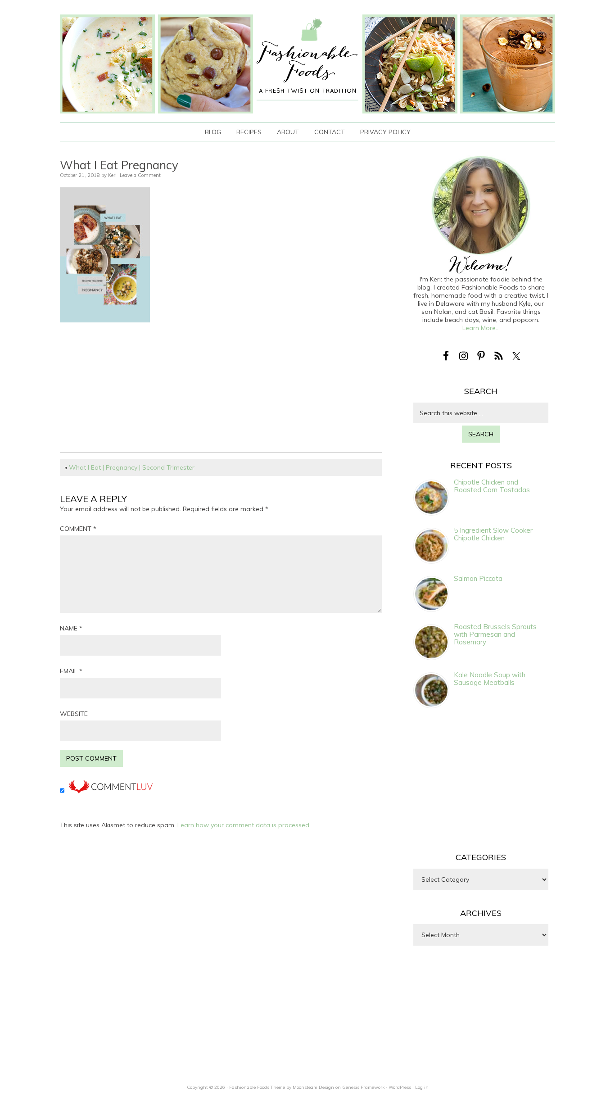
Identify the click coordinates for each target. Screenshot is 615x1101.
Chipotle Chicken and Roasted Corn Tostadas (492, 486)
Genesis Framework (363, 1087)
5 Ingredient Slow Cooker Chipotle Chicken (493, 534)
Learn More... (481, 328)
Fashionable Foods (307, 63)
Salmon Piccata (478, 578)
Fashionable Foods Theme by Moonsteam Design (281, 1087)
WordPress (400, 1087)
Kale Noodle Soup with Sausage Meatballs (489, 679)
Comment (78, 529)
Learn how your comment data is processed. (244, 825)
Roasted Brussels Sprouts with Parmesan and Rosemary (495, 634)
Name (71, 628)
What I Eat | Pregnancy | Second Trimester (131, 467)
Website (74, 714)
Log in (422, 1087)
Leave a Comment (140, 175)
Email (71, 671)
